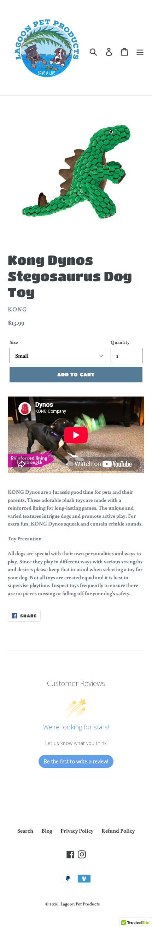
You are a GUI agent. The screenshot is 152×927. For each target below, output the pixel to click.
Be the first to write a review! (76, 761)
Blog (46, 830)
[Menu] (140, 51)
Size (14, 342)
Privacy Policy (76, 830)
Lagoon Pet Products (80, 904)
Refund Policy (118, 830)
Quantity (120, 342)
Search (25, 830)
